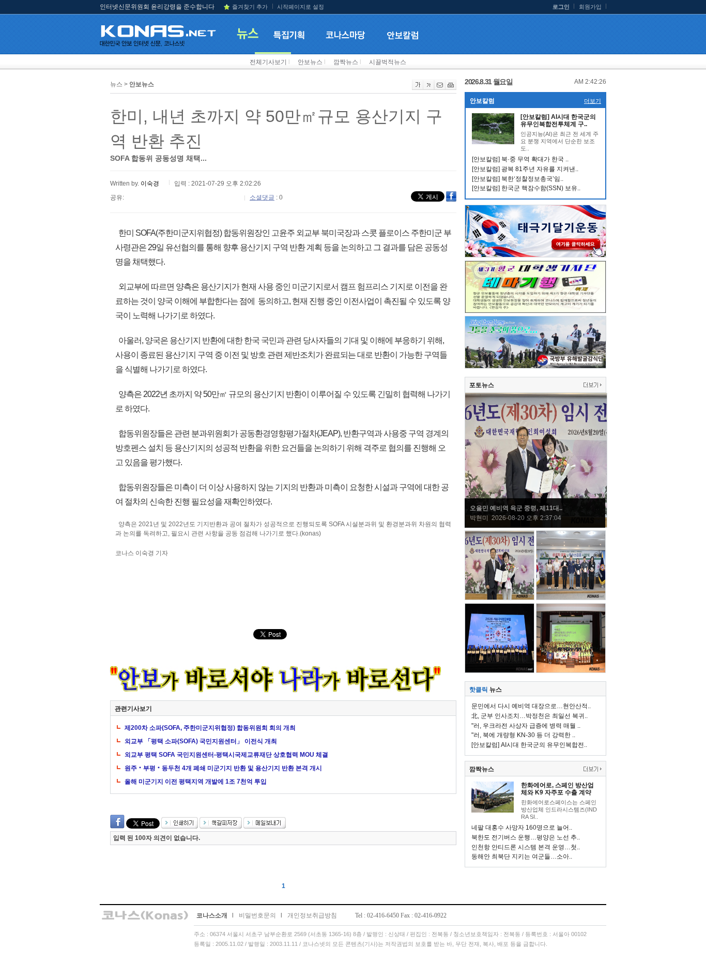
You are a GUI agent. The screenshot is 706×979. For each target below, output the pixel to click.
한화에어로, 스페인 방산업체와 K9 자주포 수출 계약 (557, 789)
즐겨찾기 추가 (250, 7)
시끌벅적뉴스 (387, 62)
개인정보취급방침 (312, 915)
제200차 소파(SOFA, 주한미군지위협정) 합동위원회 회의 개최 (210, 727)
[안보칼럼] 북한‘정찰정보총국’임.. (517, 178)
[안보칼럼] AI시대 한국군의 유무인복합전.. (529, 744)
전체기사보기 (268, 62)
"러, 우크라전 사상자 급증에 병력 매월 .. (525, 725)
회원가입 (590, 7)
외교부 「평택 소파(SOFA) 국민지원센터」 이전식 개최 (201, 741)
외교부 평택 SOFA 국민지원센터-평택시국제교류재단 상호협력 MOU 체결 (226, 754)
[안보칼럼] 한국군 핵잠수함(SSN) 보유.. (526, 188)
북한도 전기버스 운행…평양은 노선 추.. (525, 837)
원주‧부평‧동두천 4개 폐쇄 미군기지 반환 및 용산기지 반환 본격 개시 (223, 768)
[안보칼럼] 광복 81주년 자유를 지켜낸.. (525, 169)
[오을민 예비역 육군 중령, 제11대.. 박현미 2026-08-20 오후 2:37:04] (536, 525)
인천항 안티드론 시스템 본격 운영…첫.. (525, 847)
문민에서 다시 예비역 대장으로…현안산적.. (531, 706)
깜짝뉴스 (345, 62)
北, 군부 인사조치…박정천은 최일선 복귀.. (529, 716)
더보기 (592, 101)
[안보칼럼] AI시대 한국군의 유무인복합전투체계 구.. (558, 120)
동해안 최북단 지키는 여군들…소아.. (521, 856)
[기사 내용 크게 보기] (417, 87)
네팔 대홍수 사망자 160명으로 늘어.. (521, 827)
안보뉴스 (310, 62)
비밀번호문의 (257, 915)
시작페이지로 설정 (300, 7)
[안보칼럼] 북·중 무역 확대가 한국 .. (520, 159)
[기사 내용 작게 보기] (428, 87)
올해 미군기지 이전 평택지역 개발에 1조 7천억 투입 (196, 781)
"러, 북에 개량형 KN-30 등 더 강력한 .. (523, 735)
